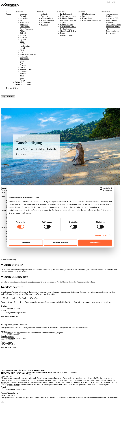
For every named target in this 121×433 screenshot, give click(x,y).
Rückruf (4, 344)
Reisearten (40, 12)
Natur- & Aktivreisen (68, 16)
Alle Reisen (8, 13)
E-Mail (5, 298)
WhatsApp (34, 298)
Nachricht (11, 344)
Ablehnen (26, 243)
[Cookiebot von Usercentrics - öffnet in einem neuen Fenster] (101, 189)
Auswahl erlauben (60, 243)
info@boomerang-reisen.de (16, 313)
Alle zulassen (95, 243)
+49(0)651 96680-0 (13, 308)
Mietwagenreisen (47, 20)
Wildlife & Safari (66, 25)
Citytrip (63, 22)
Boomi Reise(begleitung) (66, 34)
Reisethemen (60, 12)
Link (13, 298)
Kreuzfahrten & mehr (68, 27)
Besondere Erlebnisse (68, 20)
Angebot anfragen (7, 342)
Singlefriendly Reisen (68, 31)
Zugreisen (44, 25)
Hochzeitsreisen (66, 29)
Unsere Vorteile (88, 18)
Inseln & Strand (66, 14)
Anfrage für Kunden (8, 347)
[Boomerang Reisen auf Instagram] (7, 253)
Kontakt (13, 88)
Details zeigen (101, 235)
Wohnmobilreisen (47, 18)
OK (2, 402)
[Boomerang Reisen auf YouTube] (7, 256)
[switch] (47, 227)
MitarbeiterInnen (88, 14)
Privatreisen (45, 22)
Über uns (81, 12)
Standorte (85, 16)
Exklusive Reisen (66, 18)
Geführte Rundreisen (45, 15)
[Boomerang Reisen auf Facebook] (6, 251)
